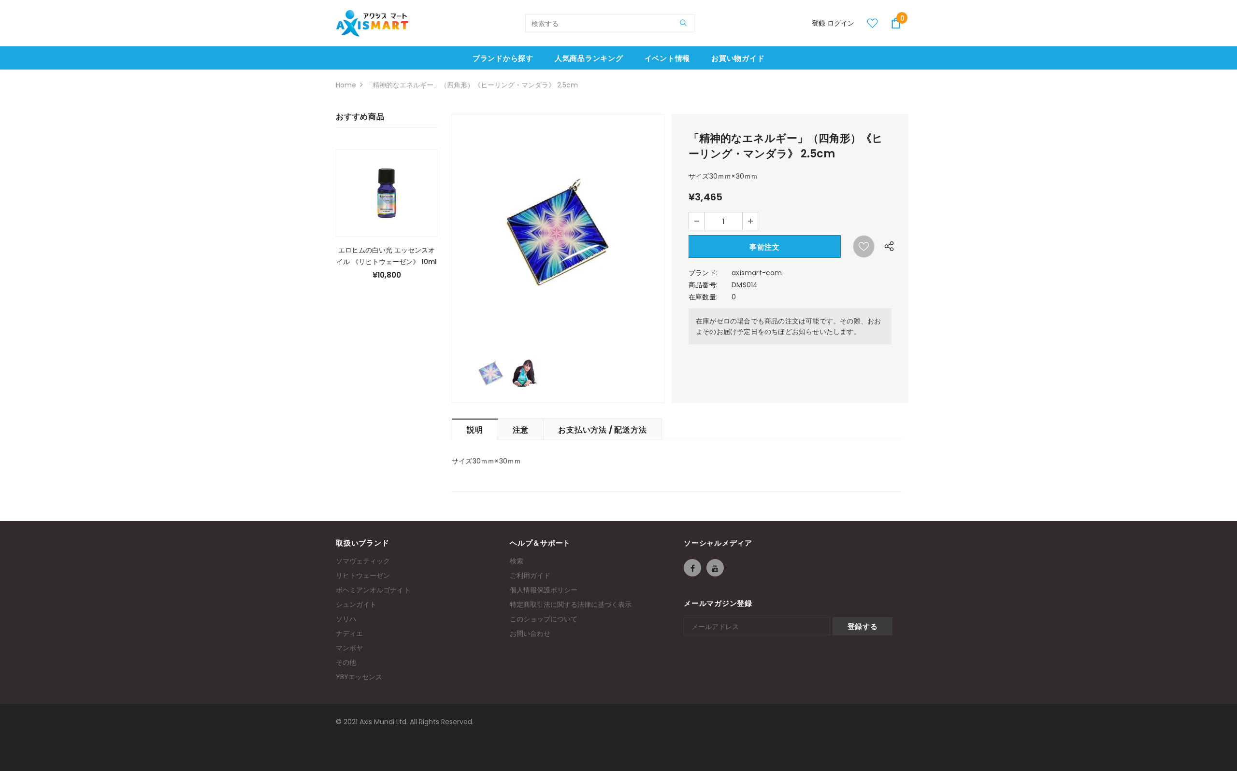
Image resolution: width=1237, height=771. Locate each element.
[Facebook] (692, 567)
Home (346, 85)
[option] (558, 232)
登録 (819, 23)
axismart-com (757, 273)
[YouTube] (715, 567)
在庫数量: (703, 297)
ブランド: (703, 272)
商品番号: (703, 284)
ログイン (840, 23)
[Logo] (372, 23)
